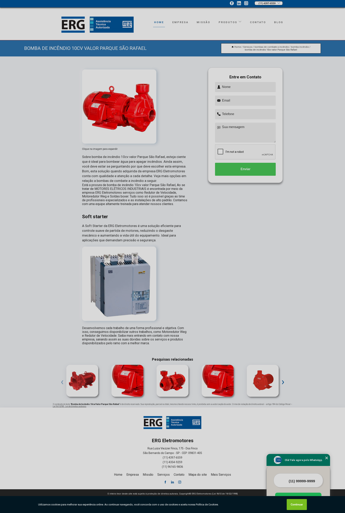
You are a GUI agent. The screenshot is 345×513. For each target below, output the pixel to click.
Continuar (297, 504)
